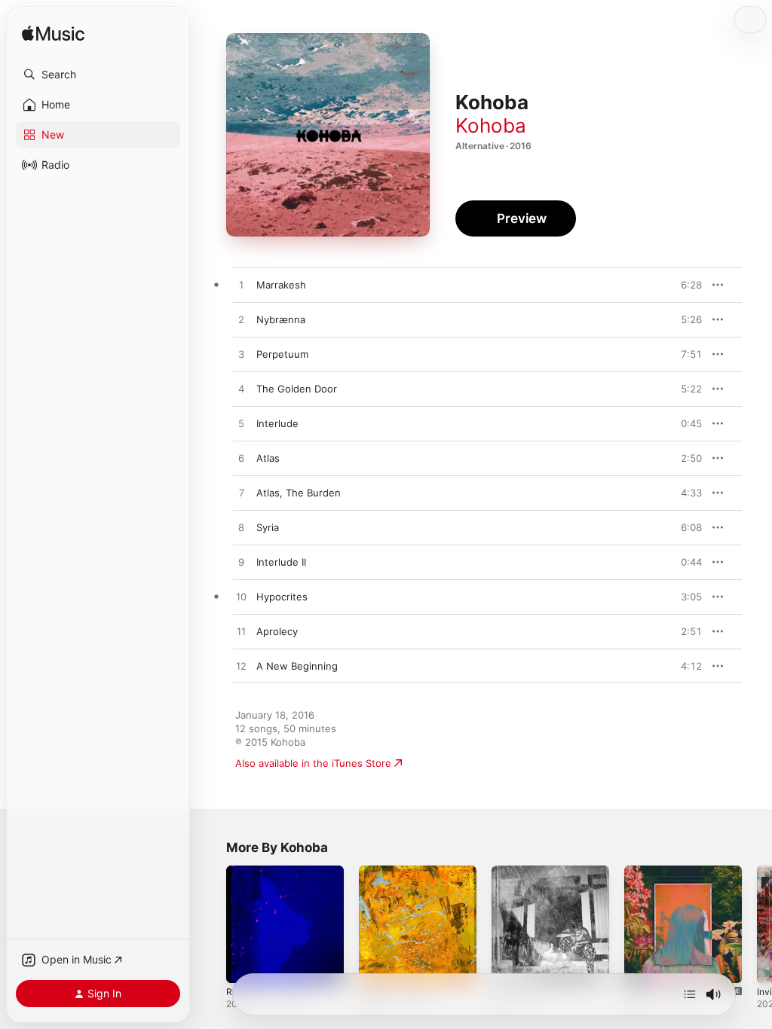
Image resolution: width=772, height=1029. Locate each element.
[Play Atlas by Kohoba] (241, 459)
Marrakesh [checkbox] (281, 285)
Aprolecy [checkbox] (277, 631)
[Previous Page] (211, 924)
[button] (98, 74)
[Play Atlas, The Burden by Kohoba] (241, 493)
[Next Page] (756, 924)
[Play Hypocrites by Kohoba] (241, 597)
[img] (53, 34)
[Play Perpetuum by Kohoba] (241, 355)
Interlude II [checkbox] (281, 562)
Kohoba (490, 125)
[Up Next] (690, 994)
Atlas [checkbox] (268, 458)
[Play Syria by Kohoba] (241, 528)
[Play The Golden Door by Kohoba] (241, 389)
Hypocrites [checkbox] (282, 597)
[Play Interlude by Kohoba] (241, 424)
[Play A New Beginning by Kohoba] (241, 666)
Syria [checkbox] (267, 527)
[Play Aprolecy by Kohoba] (241, 632)
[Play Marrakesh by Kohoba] (241, 285)
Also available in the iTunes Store (313, 763)
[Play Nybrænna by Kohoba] (241, 320)
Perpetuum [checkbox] (282, 354)
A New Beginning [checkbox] (297, 666)
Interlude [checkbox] (277, 423)
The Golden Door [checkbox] (296, 389)
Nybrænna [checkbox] (280, 319)
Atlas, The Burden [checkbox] (298, 493)
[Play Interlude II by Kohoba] (241, 562)
